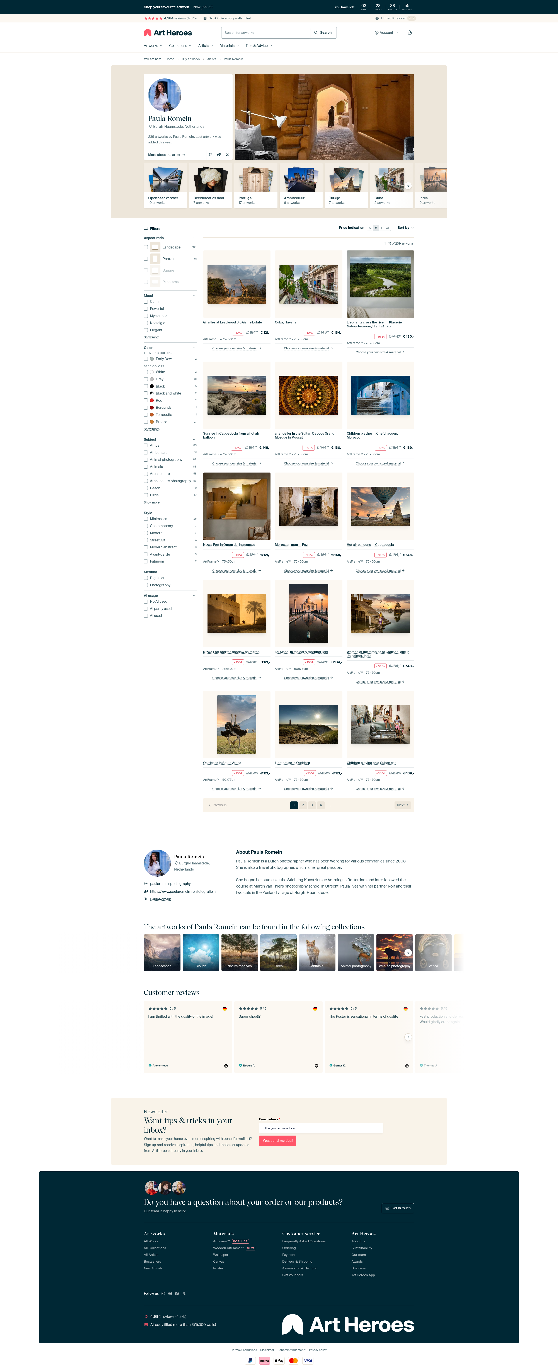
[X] (184, 1293)
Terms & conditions (244, 1350)
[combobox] (265, 32)
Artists (203, 45)
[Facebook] (177, 1293)
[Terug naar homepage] (168, 32)
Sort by (403, 228)
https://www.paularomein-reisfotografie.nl (219, 155)
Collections (178, 45)
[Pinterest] (170, 1293)
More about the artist (164, 155)
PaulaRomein (227, 155)
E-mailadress (269, 1119)
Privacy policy (318, 1350)
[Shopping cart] (409, 32)
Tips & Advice (257, 45)
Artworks (151, 45)
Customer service (301, 1233)
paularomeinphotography (211, 155)
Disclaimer (267, 1350)
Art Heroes (364, 1233)
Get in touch (401, 1208)
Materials (227, 45)
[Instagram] (163, 1293)
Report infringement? (291, 1350)
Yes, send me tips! (278, 1141)
